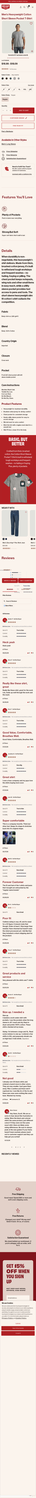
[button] (20, 7)
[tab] (10, 580)
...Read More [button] (25, 1039)
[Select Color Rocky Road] (7, 78)
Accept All (18, 1333)
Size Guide (31, 85)
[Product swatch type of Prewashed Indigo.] (6, 539)
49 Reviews (13, 69)
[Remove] (3, 110)
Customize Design (17, 118)
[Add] (11, 110)
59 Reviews (14, 548)
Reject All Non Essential (18, 1328)
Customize (18, 1323)
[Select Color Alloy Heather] (15, 78)
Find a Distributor (7, 131)
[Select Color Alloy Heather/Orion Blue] (19, 78)
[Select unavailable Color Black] (3, 78)
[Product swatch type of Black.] (32, 539)
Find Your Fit (18, 125)
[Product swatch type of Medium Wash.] (3, 539)
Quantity (4, 106)
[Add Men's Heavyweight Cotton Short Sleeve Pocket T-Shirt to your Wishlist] (31, 23)
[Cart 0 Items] (28, 7)
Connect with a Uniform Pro (22, 174)
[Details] (32, 51)
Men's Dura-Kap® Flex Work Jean (14, 543)
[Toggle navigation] (32, 7)
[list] (18, 838)
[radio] (16, 573)
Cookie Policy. (21, 1318)
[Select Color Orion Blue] (11, 78)
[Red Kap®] (6, 7)
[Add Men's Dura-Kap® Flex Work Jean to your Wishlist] (25, 512)
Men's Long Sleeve (9, 144)
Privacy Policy (7, 1318)
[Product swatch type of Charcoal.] (34, 539)
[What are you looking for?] (24, 7)
